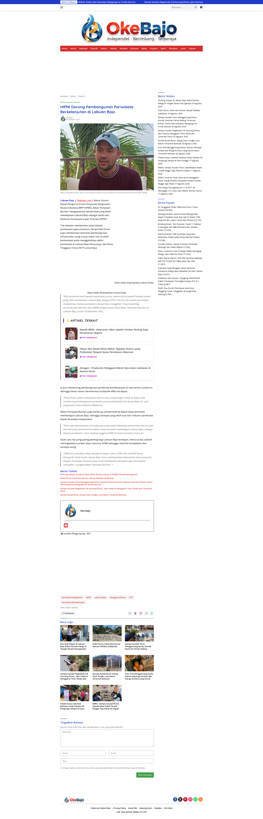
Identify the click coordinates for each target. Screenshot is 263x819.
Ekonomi (134, 48)
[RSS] (200, 799)
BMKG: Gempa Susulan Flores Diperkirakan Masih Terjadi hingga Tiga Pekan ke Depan (106, 706)
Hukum (104, 48)
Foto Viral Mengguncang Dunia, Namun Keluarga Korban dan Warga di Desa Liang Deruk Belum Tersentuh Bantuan (139, 676)
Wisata (113, 48)
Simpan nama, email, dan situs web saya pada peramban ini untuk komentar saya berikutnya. (104, 768)
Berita (73, 48)
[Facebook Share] (130, 613)
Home (64, 48)
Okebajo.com (84, 200)
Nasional (83, 48)
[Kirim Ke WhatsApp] (152, 613)
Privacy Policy (119, 808)
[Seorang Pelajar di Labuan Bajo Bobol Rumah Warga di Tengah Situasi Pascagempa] (74, 633)
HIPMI (88, 597)
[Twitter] (180, 799)
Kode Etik (132, 808)
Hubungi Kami (145, 808)
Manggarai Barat (118, 597)
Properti (154, 48)
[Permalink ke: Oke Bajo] (63, 118)
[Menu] (62, 7)
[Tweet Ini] (135, 613)
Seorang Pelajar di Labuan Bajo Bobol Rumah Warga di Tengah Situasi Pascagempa (99, 474)
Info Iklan (168, 808)
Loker (183, 48)
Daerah (94, 48)
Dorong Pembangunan (72, 597)
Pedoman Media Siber (101, 808)
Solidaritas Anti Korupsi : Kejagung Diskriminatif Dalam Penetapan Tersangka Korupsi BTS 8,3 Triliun (179, 281)
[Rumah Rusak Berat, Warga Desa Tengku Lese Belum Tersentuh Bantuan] (107, 663)
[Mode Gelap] (201, 7)
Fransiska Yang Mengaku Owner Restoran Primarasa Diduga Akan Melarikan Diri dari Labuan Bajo (180, 271)
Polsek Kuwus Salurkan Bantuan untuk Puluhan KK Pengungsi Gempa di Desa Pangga (72, 706)
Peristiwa (173, 48)
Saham (192, 48)
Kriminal (123, 48)
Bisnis (144, 48)
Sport (163, 48)
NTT (131, 597)
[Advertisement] (107, 74)
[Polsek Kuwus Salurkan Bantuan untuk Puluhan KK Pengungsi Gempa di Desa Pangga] (74, 693)
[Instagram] (190, 799)
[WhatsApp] (195, 799)
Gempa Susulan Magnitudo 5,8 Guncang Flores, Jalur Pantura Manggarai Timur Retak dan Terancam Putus (162, 2)
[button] (196, 7)
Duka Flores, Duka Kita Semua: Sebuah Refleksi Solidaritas (87, 478)
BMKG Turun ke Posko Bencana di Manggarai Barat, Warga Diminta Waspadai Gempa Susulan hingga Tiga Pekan (179, 180)
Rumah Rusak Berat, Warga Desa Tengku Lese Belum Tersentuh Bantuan (93, 495)
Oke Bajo (69, 117)
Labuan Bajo (100, 597)
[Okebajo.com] (121, 27)
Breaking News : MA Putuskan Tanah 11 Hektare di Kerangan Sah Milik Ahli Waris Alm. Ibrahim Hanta (179, 227)
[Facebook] (175, 799)
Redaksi (158, 808)
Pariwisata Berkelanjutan (73, 602)
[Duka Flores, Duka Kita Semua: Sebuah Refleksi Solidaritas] (107, 633)
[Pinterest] (185, 799)
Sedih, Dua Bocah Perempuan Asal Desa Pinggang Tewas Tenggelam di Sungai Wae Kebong (177, 291)
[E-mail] (66, 526)
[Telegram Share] (146, 613)
